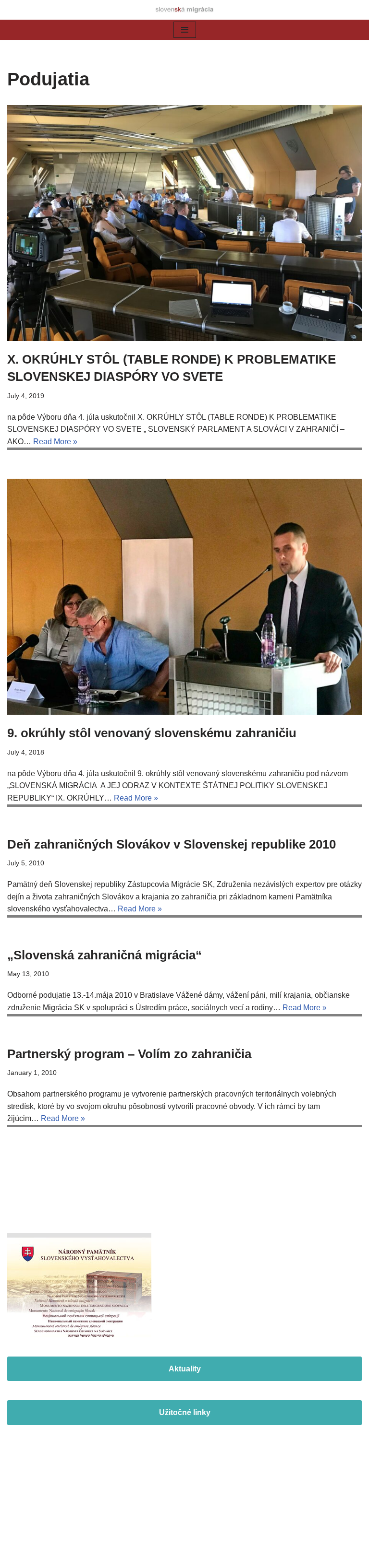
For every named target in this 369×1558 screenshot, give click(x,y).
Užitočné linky (184, 1412)
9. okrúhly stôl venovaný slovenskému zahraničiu (151, 733)
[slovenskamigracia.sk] (184, 10)
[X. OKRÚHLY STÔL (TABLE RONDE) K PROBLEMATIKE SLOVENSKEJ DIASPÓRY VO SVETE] (184, 223)
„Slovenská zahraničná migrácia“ (104, 955)
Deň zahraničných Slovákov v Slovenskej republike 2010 (171, 844)
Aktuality (185, 1369)
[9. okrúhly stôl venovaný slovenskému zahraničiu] (184, 597)
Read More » (55, 441)
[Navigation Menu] (184, 30)
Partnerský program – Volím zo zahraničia (129, 1054)
